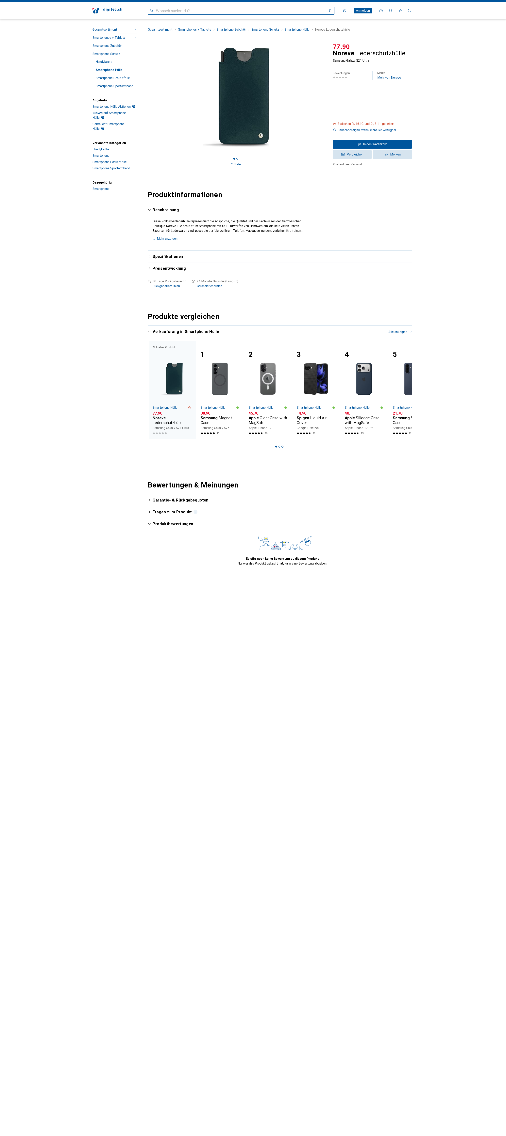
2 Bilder (236, 164)
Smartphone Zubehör (107, 46)
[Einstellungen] (345, 11)
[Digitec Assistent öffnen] (381, 11)
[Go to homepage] (107, 11)
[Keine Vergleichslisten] (390, 11)
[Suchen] (152, 11)
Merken (395, 154)
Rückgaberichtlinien (166, 286)
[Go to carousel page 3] (282, 447)
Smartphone (101, 155)
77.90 (341, 46)
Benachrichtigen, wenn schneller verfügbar (367, 130)
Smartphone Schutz (106, 54)
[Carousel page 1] (234, 159)
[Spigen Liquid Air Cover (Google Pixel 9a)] (316, 390)
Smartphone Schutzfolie (113, 78)
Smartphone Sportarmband (114, 86)
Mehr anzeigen (167, 238)
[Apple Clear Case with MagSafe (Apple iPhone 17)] (268, 390)
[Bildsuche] (329, 11)
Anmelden (363, 10)
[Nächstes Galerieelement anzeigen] (326, 97)
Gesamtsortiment (105, 29)
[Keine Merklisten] (400, 11)
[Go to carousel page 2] (279, 447)
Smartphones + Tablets (109, 38)
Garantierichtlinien (209, 286)
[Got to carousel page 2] (237, 159)
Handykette (104, 62)
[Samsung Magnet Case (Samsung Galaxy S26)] (220, 390)
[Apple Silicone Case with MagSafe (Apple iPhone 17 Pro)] (364, 390)
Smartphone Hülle (109, 70)
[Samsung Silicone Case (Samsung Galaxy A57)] (412, 390)
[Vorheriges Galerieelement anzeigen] (147, 97)
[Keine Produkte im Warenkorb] (409, 11)
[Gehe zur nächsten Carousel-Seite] (405, 390)
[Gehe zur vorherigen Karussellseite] (155, 390)
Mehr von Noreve (389, 75)
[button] (372, 124)
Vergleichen (355, 154)
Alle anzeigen (397, 332)
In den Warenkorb (375, 144)
